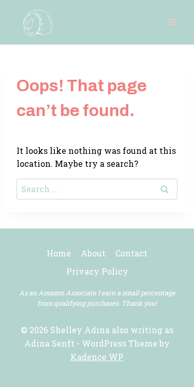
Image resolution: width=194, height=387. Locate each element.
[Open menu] (172, 22)
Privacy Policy (97, 271)
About (93, 253)
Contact (131, 253)
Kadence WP (97, 356)
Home (59, 253)
